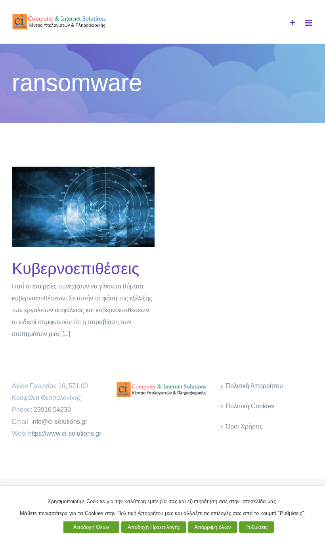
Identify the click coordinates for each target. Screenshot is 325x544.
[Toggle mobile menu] (309, 23)
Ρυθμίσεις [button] (256, 527)
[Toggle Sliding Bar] (293, 23)
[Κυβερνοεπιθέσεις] (83, 207)
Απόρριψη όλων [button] (212, 527)
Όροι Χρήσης (244, 426)
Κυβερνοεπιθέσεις (70, 206)
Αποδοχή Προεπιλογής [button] (154, 527)
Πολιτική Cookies (250, 406)
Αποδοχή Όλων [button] (91, 527)
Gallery (96, 206)
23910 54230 (52, 409)
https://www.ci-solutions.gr (64, 433)
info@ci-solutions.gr (59, 421)
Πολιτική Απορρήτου (254, 386)
